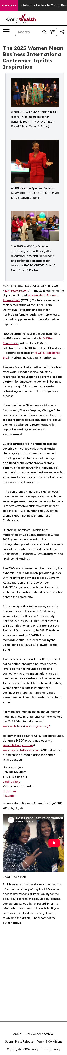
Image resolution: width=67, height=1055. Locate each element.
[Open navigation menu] (6, 31)
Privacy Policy (51, 1049)
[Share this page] (61, 31)
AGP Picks (9, 5)
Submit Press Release (19, 1041)
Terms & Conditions (49, 1041)
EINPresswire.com (16, 290)
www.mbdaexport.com (18, 745)
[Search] (44, 32)
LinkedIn (9, 796)
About (17, 1034)
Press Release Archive (39, 1034)
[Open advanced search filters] (52, 32)
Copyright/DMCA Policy (22, 1049)
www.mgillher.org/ (38, 726)
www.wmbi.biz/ (13, 726)
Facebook (9, 791)
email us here (11, 781)
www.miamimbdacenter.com (21, 750)
